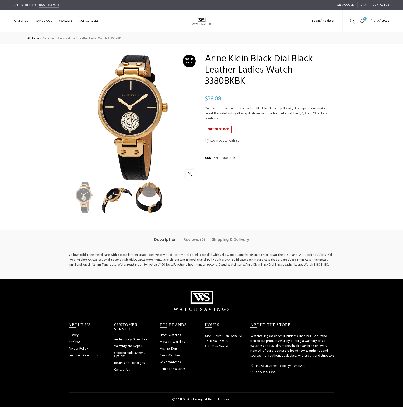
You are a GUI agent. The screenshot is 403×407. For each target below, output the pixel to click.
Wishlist (364, 19)
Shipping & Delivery (230, 240)
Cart (364, 5)
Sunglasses (89, 21)
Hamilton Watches (172, 369)
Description (165, 240)
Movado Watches (172, 342)
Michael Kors (168, 348)
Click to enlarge (190, 174)
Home (35, 38)
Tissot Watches (170, 335)
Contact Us (122, 369)
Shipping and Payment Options (129, 354)
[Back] (17, 38)
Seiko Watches (170, 362)
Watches (20, 21)
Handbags (43, 21)
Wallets (66, 21)
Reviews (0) (194, 240)
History (74, 335)
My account (346, 5)
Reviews (74, 342)
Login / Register (323, 21)
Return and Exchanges (129, 363)
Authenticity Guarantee (130, 339)
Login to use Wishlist (224, 141)
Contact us (381, 5)
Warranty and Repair (128, 346)
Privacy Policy (78, 348)
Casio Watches (170, 355)
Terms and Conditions (83, 355)
